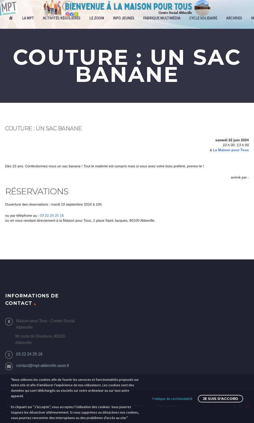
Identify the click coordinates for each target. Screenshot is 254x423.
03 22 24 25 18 (52, 215)
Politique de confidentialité (172, 398)
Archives (234, 18)
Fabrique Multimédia (161, 18)
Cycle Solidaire (203, 18)
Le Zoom (96, 18)
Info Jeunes (123, 18)
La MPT (28, 18)
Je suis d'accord (220, 398)
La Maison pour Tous (231, 150)
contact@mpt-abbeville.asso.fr (42, 365)
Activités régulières (61, 18)
